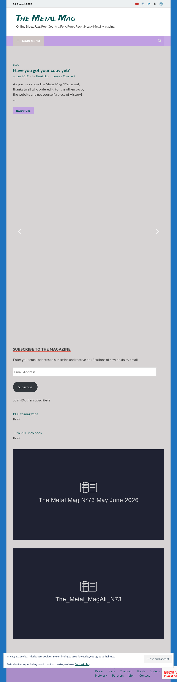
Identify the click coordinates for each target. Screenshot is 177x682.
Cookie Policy (82, 664)
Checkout (126, 671)
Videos (155, 671)
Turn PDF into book (27, 433)
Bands (141, 671)
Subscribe (25, 387)
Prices (99, 671)
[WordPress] (161, 4)
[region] (88, 231)
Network (101, 675)
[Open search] (159, 41)
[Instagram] (142, 4)
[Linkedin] (149, 4)
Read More (21, 109)
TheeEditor (42, 76)
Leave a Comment (64, 76)
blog (131, 675)
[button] (19, 231)
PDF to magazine (25, 414)
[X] (155, 4)
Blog (16, 64)
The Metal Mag (45, 18)
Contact (144, 675)
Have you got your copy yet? (41, 70)
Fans (112, 671)
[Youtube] (136, 4)
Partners (118, 675)
